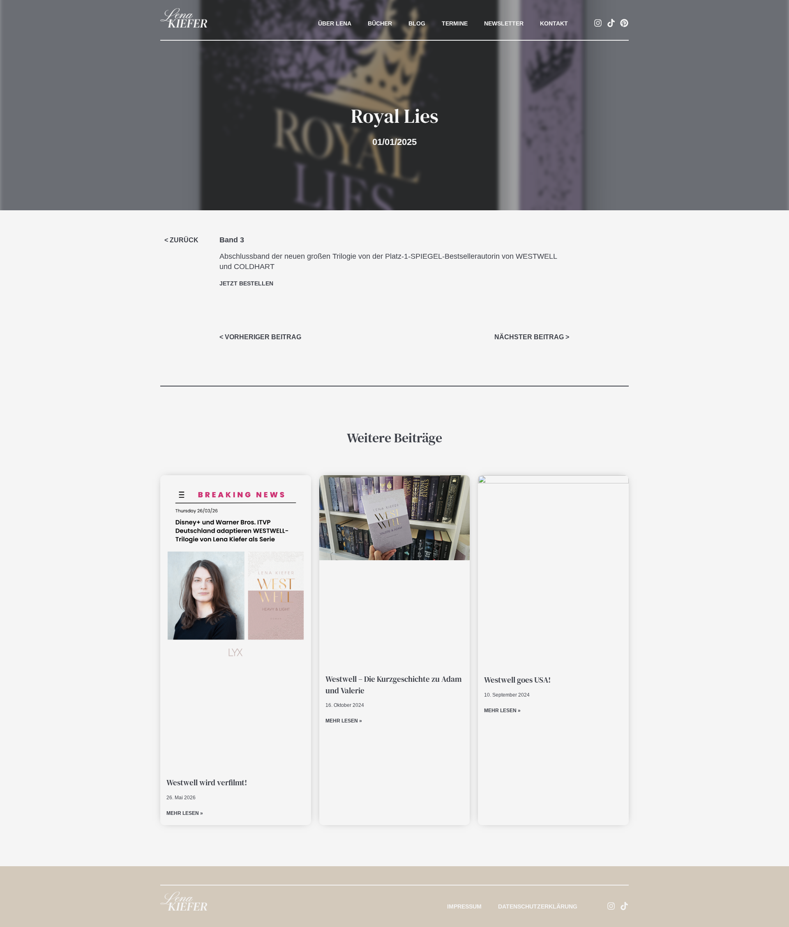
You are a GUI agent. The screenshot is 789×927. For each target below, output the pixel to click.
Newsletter (504, 23)
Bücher (380, 23)
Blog (416, 23)
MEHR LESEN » (184, 813)
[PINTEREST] (624, 23)
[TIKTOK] (611, 23)
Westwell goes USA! (517, 679)
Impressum (464, 906)
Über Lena (334, 23)
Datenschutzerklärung (537, 906)
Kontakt (554, 23)
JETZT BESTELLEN (246, 283)
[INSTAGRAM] (597, 23)
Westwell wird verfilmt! (206, 782)
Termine (455, 23)
